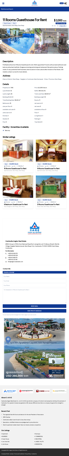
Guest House (7, 23)
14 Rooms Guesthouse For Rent (48, 168)
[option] (9, 391)
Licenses (12, 453)
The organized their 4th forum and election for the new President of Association (23, 414)
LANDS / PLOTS (39, 441)
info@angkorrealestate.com (15, 261)
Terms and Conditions (19, 453)
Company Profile (5, 453)
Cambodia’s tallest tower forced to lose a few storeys (16, 419)
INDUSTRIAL (38, 439)
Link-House (5, 444)
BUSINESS (4, 436)
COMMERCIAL (39, 436)
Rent (14, 23)
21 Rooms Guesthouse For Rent (48, 204)
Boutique (37, 434)
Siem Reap (15, 25)
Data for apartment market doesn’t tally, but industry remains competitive (22, 425)
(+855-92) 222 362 (12, 259)
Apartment (5, 434)
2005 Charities (6, 417)
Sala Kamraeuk (7, 25)
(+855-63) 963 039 (13, 255)
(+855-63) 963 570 (13, 253)
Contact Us (34, 453)
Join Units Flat (5, 441)
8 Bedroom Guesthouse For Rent (16, 204)
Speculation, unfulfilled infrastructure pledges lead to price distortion (20, 422)
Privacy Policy (28, 453)
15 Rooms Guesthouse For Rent (15, 168)
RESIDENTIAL (38, 444)
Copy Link (62, 26)
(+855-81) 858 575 (12, 257)
